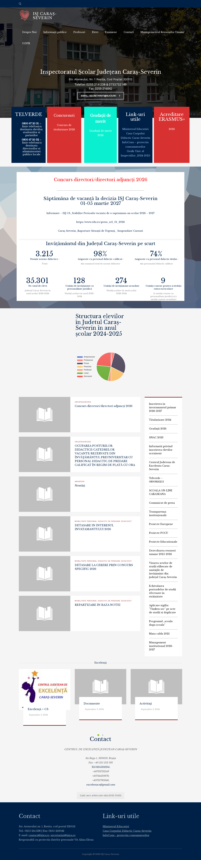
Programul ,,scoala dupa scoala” (161, 623)
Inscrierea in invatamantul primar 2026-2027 (162, 407)
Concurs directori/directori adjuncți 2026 (100, 179)
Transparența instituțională (157, 513)
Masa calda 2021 (159, 633)
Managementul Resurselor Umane (162, 32)
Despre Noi (29, 32)
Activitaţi (145, 703)
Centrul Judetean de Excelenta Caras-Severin (162, 466)
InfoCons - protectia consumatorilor (126, 835)
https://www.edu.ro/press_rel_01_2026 (100, 221)
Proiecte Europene (161, 524)
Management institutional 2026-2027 (161, 646)
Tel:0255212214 (100, 766)
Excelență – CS (38, 709)
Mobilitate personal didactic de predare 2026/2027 (103, 521)
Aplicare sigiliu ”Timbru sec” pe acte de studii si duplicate (162, 609)
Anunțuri (79, 481)
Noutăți (80, 485)
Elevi (95, 32)
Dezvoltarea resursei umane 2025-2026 (162, 552)
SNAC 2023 (156, 437)
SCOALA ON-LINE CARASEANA (160, 492)
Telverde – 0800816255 (156, 480)
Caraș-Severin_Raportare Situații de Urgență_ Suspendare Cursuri (100, 230)
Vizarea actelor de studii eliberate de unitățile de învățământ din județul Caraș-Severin (163, 570)
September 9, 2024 (38, 715)
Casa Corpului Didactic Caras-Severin (127, 830)
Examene (111, 32)
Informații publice (55, 32)
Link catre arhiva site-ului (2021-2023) (100, 795)
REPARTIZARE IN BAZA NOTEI (97, 605)
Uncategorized (83, 402)
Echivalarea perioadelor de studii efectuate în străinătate (162, 591)
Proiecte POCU (158, 532)
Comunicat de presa (162, 502)
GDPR (26, 43)
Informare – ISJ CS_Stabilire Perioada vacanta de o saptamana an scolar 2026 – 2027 (100, 213)
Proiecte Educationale (163, 541)
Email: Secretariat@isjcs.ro (98, 95)
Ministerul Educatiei (135, 129)
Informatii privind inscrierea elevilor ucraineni (160, 450)
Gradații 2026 (157, 428)
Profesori (79, 32)
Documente (92, 703)
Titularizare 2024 (160, 419)
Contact (129, 32)
